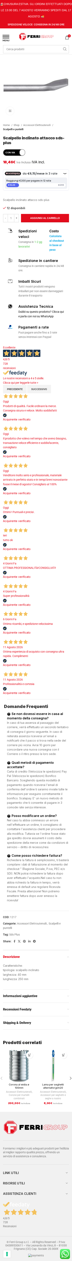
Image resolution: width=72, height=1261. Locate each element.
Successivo (39, 389)
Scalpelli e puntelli (13, 129)
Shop (17, 125)
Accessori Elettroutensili (37, 125)
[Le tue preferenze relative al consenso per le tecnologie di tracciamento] (7, 1254)
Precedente (15, 389)
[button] (29, 1055)
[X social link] (19, 941)
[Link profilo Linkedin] (29, 941)
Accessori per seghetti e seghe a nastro (53, 1097)
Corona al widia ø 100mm (19, 1086)
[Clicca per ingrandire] (10, 111)
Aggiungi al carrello (45, 218)
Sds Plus (14, 934)
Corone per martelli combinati (19, 1097)
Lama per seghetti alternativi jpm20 (53, 1086)
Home (6, 125)
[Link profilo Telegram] (34, 941)
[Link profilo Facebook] (14, 941)
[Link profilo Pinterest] (24, 941)
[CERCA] (65, 49)
